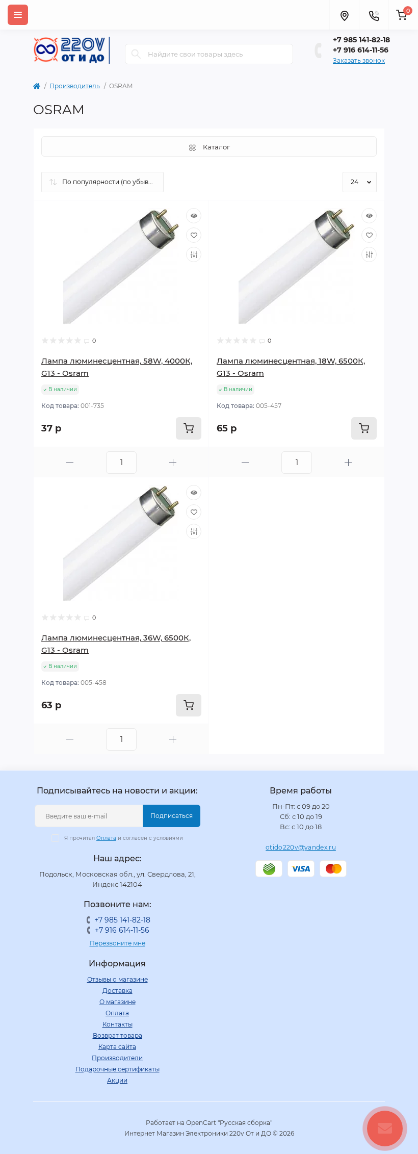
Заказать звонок (359, 60)
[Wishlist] (193, 235)
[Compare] (193, 254)
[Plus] (173, 462)
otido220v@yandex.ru (301, 847)
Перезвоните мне (117, 943)
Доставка (117, 990)
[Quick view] (193, 215)
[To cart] (188, 428)
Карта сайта (117, 1046)
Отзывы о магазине (117, 979)
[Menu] (18, 15)
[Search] (136, 54)
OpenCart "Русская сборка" (229, 1122)
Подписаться (171, 815)
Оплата (106, 838)
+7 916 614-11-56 (360, 50)
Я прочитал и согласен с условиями (123, 838)
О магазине (117, 1002)
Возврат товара (117, 1035)
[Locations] (344, 15)
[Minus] (70, 462)
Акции (117, 1080)
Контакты (117, 1024)
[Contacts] (373, 15)
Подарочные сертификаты (117, 1069)
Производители (117, 1058)
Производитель (74, 86)
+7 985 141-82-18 (361, 39)
